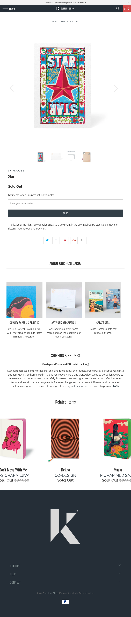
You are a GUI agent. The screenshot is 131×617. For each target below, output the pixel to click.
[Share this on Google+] (74, 240)
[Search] (119, 8)
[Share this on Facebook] (56, 240)
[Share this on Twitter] (47, 240)
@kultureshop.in (77, 386)
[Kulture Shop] (65, 8)
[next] (115, 88)
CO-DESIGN (65, 475)
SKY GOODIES (16, 170)
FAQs (116, 386)
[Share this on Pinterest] (65, 240)
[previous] (12, 88)
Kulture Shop (51, 593)
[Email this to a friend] (82, 240)
